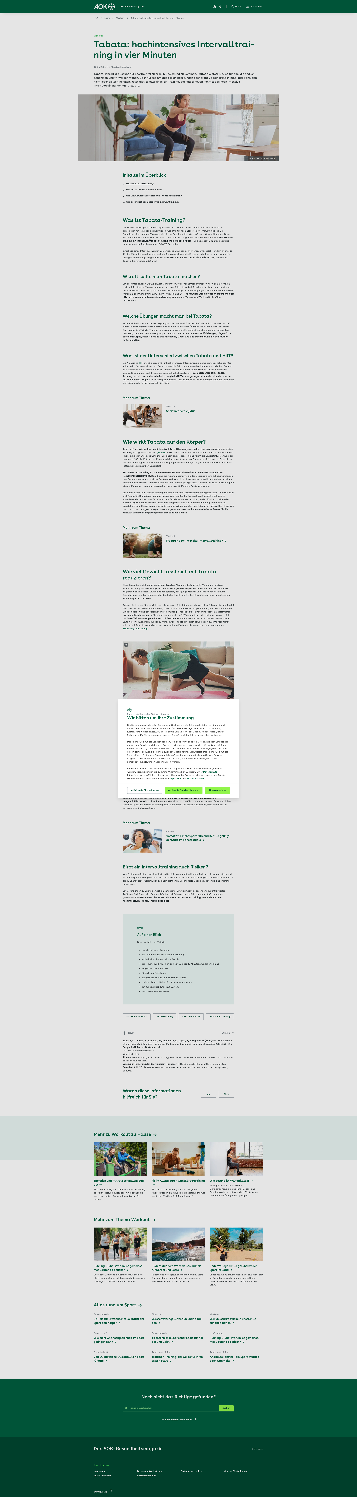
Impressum (176, 779)
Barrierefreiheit (195, 779)
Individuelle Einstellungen (145, 790)
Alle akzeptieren (217, 790)
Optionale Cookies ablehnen (183, 790)
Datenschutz (210, 772)
